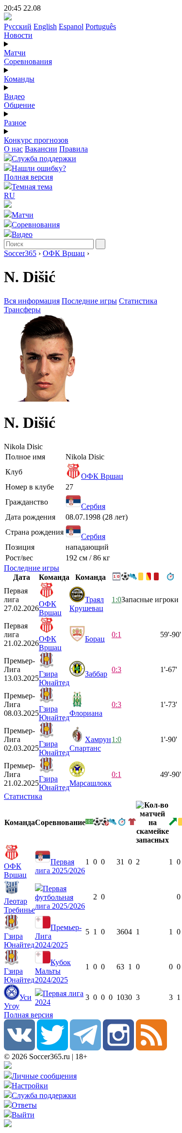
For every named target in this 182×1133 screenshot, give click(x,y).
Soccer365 (20, 253)
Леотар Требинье (19, 905)
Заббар (96, 674)
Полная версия (28, 177)
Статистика (138, 301)
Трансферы (22, 309)
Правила (73, 149)
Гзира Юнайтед (54, 678)
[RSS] (151, 1048)
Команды (19, 79)
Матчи (15, 53)
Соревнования (28, 61)
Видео (14, 96)
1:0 (116, 599)
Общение (19, 105)
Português (100, 26)
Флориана (85, 713)
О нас (13, 149)
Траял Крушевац (86, 603)
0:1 (116, 634)
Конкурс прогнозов (36, 140)
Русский (18, 26)
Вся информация (32, 301)
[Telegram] (85, 1048)
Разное (15, 122)
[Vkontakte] (19, 1048)
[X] (52, 1048)
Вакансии (41, 149)
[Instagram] (118, 1048)
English (45, 26)
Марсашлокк (90, 783)
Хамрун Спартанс (90, 743)
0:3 (116, 669)
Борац (95, 639)
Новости (18, 35)
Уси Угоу (18, 1001)
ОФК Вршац (64, 253)
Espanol (71, 26)
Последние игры (89, 301)
